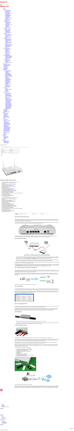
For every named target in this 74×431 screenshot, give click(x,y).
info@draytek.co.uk (3, 412)
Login (1, 4)
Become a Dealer (4, 422)
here (29, 284)
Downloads (3, 421)
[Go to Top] (0, 0)
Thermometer (13, 201)
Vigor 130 (37, 257)
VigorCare (6, 196)
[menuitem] (3, 8)
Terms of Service (4, 418)
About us (3, 417)
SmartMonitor (9, 205)
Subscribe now (72, 428)
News (3, 416)
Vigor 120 (33, 257)
